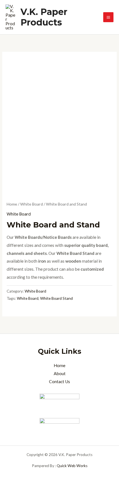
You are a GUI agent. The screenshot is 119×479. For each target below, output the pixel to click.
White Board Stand (56, 298)
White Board (31, 204)
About (60, 373)
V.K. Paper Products (43, 17)
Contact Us (59, 381)
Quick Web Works (72, 465)
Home (12, 204)
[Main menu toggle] (108, 17)
